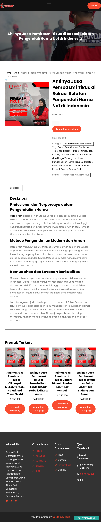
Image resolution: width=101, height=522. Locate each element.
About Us (40, 455)
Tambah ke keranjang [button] (15, 409)
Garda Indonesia (61, 516)
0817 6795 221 (87, 474)
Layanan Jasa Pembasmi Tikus (75, 175)
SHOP (38, 471)
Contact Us (42, 460)
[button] (6, 80)
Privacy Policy (65, 465)
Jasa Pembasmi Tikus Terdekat (78, 143)
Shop (16, 72)
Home (8, 72)
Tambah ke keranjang (67, 129)
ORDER (94, 5)
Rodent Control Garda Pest (66, 169)
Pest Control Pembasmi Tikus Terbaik (72, 165)
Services (40, 466)
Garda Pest (16, 215)
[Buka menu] (49, 5)
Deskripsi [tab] (15, 187)
